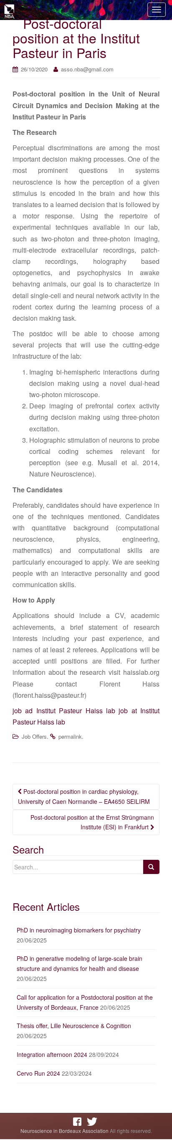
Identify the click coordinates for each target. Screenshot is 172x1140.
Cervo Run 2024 (38, 1073)
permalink (70, 736)
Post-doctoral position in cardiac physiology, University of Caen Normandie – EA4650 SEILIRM (84, 796)
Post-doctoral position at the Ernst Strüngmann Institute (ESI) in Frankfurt (92, 822)
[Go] (151, 867)
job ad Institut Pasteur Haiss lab (64, 710)
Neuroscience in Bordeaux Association (64, 1130)
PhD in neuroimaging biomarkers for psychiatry (79, 930)
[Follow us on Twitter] (93, 1121)
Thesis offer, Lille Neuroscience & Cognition (74, 1025)
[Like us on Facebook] (79, 1121)
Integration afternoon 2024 (52, 1054)
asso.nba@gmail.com (87, 69)
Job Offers (34, 736)
